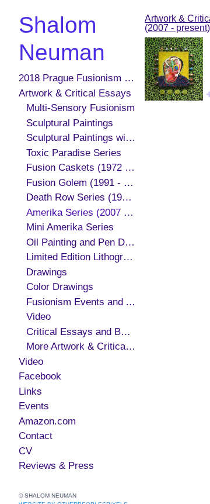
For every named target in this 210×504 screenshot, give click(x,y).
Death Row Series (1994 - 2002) (80, 197)
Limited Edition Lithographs (80, 257)
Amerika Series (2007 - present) (80, 212)
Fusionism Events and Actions (80, 302)
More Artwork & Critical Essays (80, 346)
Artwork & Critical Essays (75, 93)
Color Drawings (59, 286)
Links (30, 391)
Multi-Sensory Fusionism (80, 107)
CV (25, 451)
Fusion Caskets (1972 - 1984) (80, 167)
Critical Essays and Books (80, 331)
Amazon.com (47, 421)
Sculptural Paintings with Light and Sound (80, 137)
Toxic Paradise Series (73, 152)
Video (38, 316)
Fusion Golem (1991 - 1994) (80, 182)
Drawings (46, 272)
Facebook (40, 376)
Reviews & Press (56, 465)
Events (34, 406)
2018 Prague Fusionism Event (77, 78)
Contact (35, 435)
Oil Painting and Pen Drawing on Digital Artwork (80, 242)
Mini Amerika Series (70, 227)
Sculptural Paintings (69, 123)
